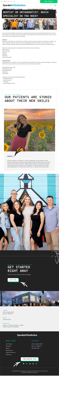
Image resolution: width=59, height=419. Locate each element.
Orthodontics (9, 350)
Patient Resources (10, 352)
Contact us (8, 354)
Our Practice (9, 344)
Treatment (8, 346)
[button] (55, 5)
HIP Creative (35, 372)
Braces (8, 348)
